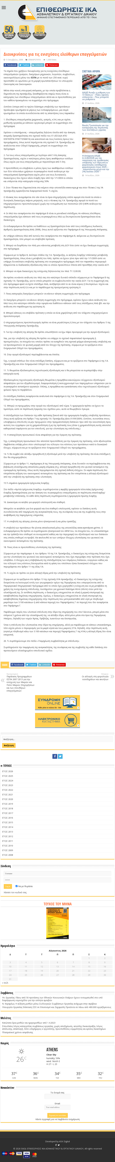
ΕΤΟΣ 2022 (7, 789)
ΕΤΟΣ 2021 (7, 794)
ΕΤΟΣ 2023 (7, 785)
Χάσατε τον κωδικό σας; (15, 892)
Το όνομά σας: (57, 1092)
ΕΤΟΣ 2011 (7, 841)
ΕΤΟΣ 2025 (7, 776)
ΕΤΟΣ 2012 (7, 836)
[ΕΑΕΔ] (58, 12)
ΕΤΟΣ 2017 (7, 813)
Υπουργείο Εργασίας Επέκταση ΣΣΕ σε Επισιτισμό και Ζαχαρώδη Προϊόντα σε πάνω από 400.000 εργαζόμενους (56, 1007)
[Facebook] (54, 756)
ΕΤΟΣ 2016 (7, 817)
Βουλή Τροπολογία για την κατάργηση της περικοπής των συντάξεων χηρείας (95, 127)
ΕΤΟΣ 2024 (7, 780)
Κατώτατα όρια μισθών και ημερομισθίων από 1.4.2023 (28, 1022)
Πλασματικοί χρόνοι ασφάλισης (17, 1032)
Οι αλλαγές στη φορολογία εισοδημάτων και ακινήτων (95, 677)
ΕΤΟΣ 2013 (7, 831)
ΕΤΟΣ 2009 (7, 850)
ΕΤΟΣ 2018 (7, 808)
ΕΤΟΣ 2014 (7, 827)
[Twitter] (60, 756)
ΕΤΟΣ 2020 (7, 799)
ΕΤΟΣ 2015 (7, 822)
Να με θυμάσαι (25, 886)
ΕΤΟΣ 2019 (7, 803)
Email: (57, 1103)
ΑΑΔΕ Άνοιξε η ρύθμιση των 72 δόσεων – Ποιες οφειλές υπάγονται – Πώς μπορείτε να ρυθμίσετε (96, 96)
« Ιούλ (5, 982)
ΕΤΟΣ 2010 (7, 845)
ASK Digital (64, 1141)
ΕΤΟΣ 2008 (7, 854)
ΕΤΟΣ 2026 (7, 771)
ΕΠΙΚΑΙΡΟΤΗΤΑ (34, 59)
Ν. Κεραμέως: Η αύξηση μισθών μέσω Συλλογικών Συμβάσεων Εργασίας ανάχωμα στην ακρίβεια (49, 1003)
